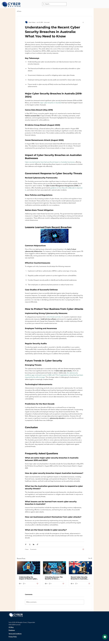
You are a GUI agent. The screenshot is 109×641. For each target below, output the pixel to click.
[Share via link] (37, 544)
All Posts (19, 11)
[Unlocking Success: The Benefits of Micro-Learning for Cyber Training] (54, 567)
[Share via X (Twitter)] (29, 544)
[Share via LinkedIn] (33, 544)
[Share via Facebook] (25, 544)
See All (90, 558)
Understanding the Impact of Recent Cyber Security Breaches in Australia (28, 578)
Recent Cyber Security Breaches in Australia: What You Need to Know (80, 578)
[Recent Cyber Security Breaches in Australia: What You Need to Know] (80, 567)
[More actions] (83, 22)
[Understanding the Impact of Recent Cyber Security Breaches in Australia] (28, 567)
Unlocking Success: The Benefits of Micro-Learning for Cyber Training (54, 578)
